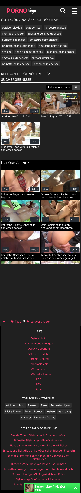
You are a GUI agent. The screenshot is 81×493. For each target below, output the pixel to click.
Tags (39, 389)
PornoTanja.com (38, 363)
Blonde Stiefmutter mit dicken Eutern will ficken (39, 445)
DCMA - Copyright (38, 348)
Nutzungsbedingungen (38, 343)
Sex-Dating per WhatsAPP (56, 116)
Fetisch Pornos (34, 411)
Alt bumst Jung (15, 405)
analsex (6, 51)
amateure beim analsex (44, 39)
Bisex (44, 405)
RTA (38, 384)
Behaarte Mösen (60, 405)
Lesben (50, 411)
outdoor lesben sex (14, 39)
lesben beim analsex (46, 63)
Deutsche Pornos (44, 417)
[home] (4, 321)
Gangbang (64, 411)
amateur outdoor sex (15, 57)
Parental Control (39, 358)
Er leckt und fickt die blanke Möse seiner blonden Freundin (39, 450)
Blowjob (32, 405)
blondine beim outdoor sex (44, 33)
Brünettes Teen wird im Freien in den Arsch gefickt (20, 148)
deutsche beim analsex (53, 45)
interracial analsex (13, 33)
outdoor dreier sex (43, 57)
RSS (38, 379)
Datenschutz (39, 338)
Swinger (26, 417)
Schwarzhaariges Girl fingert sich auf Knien (38, 474)
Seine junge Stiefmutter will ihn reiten (38, 479)
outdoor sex (33, 27)
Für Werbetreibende (38, 374)
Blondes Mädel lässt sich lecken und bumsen (38, 464)
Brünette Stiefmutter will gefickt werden (38, 440)
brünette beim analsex (16, 63)
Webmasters (38, 369)
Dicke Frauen (13, 411)
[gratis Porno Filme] (21, 13)
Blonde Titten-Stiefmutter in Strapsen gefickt (38, 435)
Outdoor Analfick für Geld (16, 116)
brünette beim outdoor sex (18, 45)
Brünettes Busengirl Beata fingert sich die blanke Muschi (38, 469)
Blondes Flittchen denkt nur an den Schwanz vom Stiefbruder (38, 457)
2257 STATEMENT (39, 353)
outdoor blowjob (12, 27)
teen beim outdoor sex (29, 51)
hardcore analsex (55, 27)
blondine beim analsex (61, 51)
